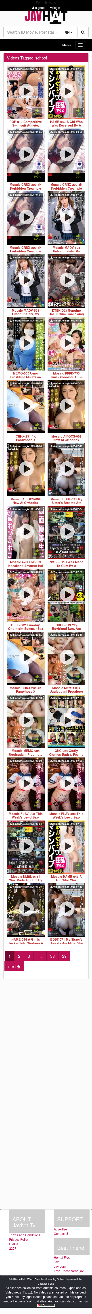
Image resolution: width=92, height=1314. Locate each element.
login (56, 7)
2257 (12, 1248)
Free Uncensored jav (69, 1271)
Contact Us (61, 1233)
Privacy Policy (19, 1239)
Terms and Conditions (24, 1235)
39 (64, 956)
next (12, 966)
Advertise (60, 1229)
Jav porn (60, 1266)
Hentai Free (62, 1257)
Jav (56, 1262)
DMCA (13, 1244)
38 (52, 956)
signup (39, 7)
